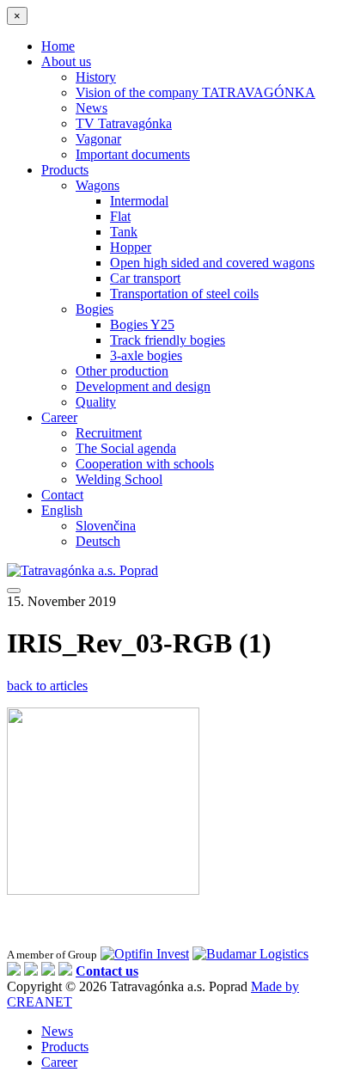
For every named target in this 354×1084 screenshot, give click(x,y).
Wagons (97, 185)
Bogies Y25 (142, 324)
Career (59, 417)
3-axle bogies (146, 355)
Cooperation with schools (145, 463)
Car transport (145, 278)
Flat (120, 216)
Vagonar (98, 139)
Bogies (94, 309)
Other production (122, 371)
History (96, 77)
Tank (123, 231)
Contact (62, 494)
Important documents (133, 154)
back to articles (47, 685)
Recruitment (109, 433)
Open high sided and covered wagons (212, 262)
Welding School (119, 479)
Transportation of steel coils (184, 293)
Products (64, 169)
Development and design (143, 386)
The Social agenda (126, 448)
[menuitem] (61, 510)
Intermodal (139, 200)
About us (66, 61)
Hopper (130, 247)
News (91, 108)
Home (58, 46)
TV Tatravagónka (124, 123)
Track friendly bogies (167, 340)
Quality (96, 402)
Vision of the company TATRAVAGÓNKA (195, 92)
